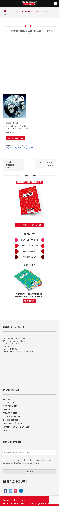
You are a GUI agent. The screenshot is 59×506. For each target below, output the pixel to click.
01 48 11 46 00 (13, 349)
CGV (5, 430)
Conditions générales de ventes (42, 503)
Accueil (7, 399)
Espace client (10, 413)
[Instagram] (15, 491)
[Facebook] (5, 491)
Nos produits (10, 406)
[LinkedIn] (21, 491)
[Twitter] (10, 491)
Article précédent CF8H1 (11, 165)
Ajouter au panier (15, 138)
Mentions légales (12, 423)
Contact (7, 409)
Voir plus (10, 132)
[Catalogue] (29, 198)
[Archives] (29, 285)
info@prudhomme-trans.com (19, 351)
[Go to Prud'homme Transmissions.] (5, 11)
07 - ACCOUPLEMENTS (17, 146)
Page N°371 (29, 148)
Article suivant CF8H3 (46, 163)
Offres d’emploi (11, 420)
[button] (21, 98)
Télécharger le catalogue (29, 225)
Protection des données (16, 427)
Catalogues (9, 402)
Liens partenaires (12, 416)
